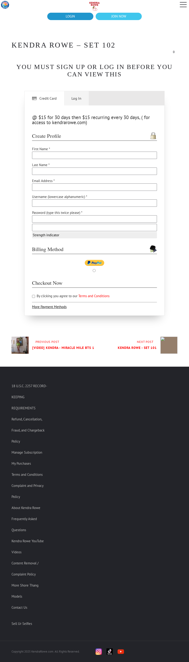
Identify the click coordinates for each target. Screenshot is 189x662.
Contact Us (19, 607)
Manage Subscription (27, 452)
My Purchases (21, 463)
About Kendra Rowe (26, 508)
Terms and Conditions (93, 296)
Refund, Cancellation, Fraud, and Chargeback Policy (28, 430)
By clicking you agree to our (72, 296)
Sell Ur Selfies (22, 623)
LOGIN (70, 16)
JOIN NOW (118, 16)
